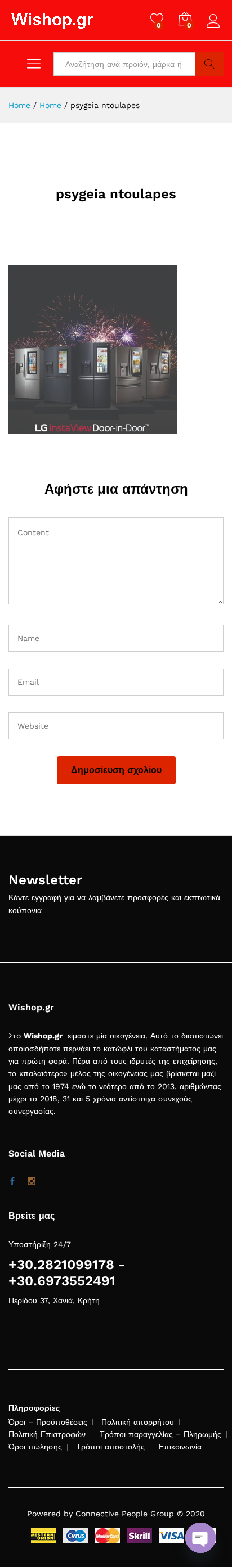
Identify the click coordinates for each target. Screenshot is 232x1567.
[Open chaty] (200, 1538)
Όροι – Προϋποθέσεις (47, 1421)
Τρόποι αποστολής (110, 1446)
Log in (215, 28)
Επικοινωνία (180, 1446)
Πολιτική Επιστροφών (47, 1434)
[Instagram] (31, 1182)
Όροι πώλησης (35, 1446)
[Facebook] (12, 1182)
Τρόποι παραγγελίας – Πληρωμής (160, 1434)
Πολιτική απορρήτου (137, 1421)
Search (209, 64)
